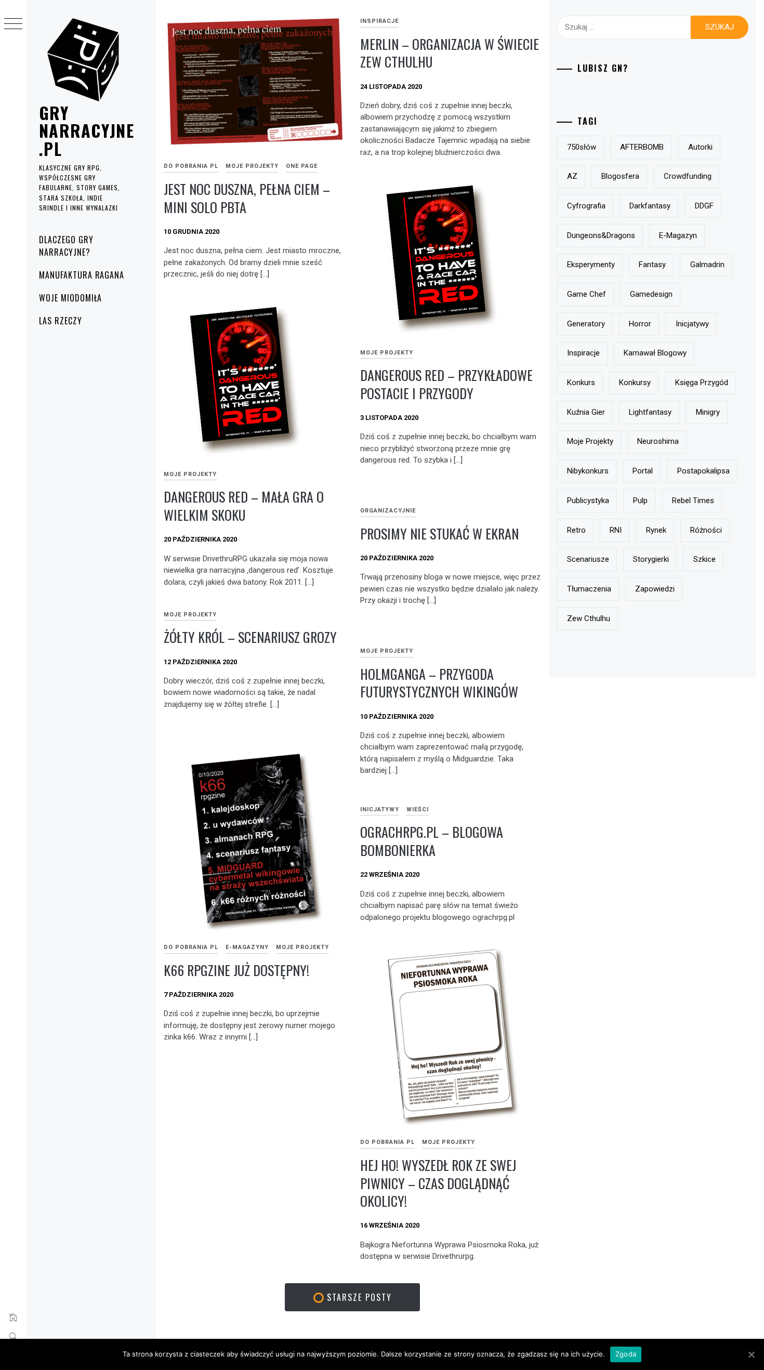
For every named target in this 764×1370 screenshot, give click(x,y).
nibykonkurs (588, 471)
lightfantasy (650, 412)
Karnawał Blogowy (655, 353)
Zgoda (625, 1354)
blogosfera (620, 176)
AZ (572, 176)
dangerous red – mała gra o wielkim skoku (244, 505)
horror (640, 323)
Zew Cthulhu (588, 618)
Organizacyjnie (388, 510)
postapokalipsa (703, 471)
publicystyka (588, 500)
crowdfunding (688, 176)
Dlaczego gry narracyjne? (66, 245)
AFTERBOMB (642, 147)
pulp (640, 500)
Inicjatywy (379, 809)
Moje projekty (252, 166)
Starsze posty (358, 1297)
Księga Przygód (701, 382)
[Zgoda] (751, 1354)
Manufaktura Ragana (81, 275)
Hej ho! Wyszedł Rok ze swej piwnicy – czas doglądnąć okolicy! (438, 1183)
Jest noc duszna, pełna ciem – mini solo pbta (247, 198)
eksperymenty (591, 264)
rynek (656, 530)
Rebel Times (693, 500)
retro (576, 530)
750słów (581, 147)
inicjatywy (692, 323)
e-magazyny (247, 947)
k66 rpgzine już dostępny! (236, 970)
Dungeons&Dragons (601, 235)
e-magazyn (678, 235)
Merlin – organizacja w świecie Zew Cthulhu (449, 53)
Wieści (417, 809)
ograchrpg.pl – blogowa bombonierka (431, 841)
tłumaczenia (589, 589)
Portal (643, 471)
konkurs (581, 382)
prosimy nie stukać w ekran (439, 533)
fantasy (652, 264)
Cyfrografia (586, 205)
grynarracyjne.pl (86, 130)
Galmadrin (707, 264)
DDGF (704, 205)
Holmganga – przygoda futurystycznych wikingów (439, 683)
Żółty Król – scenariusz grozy (250, 637)
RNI (616, 530)
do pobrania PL (191, 166)
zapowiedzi (655, 589)
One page (302, 166)
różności (706, 530)
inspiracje (379, 21)
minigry (708, 412)
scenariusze (588, 559)
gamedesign (651, 294)
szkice (704, 559)
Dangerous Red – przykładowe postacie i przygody (446, 384)
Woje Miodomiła (70, 298)
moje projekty (590, 441)
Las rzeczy (60, 320)
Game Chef (586, 294)
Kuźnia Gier (586, 412)
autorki (700, 147)
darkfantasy (649, 205)
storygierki (651, 559)
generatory (586, 323)
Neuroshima (658, 441)
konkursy (635, 382)
